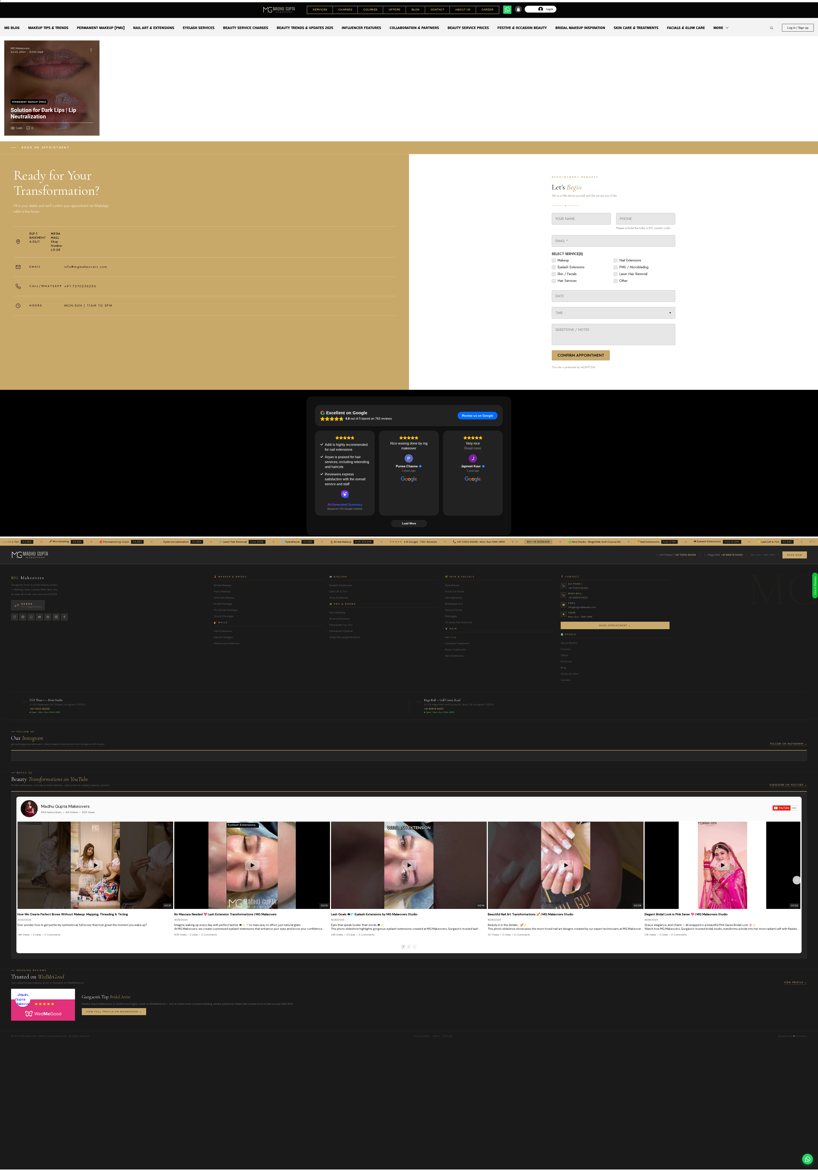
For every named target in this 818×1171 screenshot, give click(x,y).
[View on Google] (409, 458)
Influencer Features (361, 27)
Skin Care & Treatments (636, 27)
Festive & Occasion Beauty (522, 27)
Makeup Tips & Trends (48, 27)
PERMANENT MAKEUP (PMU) (29, 102)
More (718, 27)
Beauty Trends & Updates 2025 (305, 27)
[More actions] (92, 49)
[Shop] (518, 9)
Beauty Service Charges (245, 27)
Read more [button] (472, 448)
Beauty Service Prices (468, 27)
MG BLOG (12, 27)
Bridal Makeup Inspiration (580, 27)
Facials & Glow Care (686, 27)
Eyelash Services (199, 27)
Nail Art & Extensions (153, 27)
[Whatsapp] (507, 10)
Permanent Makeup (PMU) (101, 27)
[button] (320, 10)
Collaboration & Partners (414, 27)
